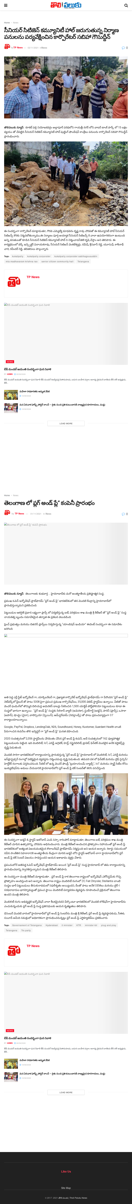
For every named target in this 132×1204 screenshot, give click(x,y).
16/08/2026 (26, 396)
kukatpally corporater (39, 256)
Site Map (66, 1188)
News (15, 22)
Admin (10, 374)
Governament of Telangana (27, 925)
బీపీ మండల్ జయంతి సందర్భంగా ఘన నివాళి (27, 369)
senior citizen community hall (58, 261)
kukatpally (17, 256)
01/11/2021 (35, 513)
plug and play (108, 925)
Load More (66, 423)
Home (7, 22)
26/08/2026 (21, 374)
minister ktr (91, 925)
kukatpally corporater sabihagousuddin (75, 256)
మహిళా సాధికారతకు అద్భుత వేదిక (35, 391)
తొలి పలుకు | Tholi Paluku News (72, 1197)
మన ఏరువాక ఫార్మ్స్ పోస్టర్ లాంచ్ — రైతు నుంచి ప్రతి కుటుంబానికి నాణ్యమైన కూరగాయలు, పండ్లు (62, 404)
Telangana (83, 261)
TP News (18, 47)
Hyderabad (52, 925)
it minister (67, 925)
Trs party (26, 930)
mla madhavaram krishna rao (22, 261)
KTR (78, 925)
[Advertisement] (66, 458)
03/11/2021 (33, 47)
